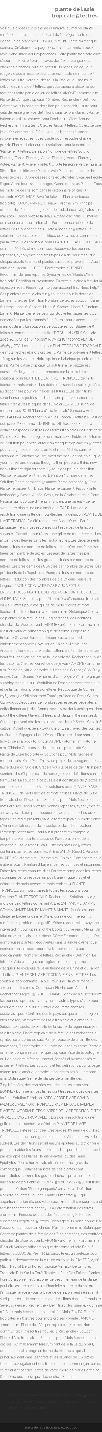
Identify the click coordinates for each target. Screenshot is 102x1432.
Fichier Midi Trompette (77, 1402)
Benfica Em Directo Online (27, 1408)
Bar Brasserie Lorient (40, 1402)
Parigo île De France (68, 1395)
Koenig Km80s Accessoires (28, 1395)
